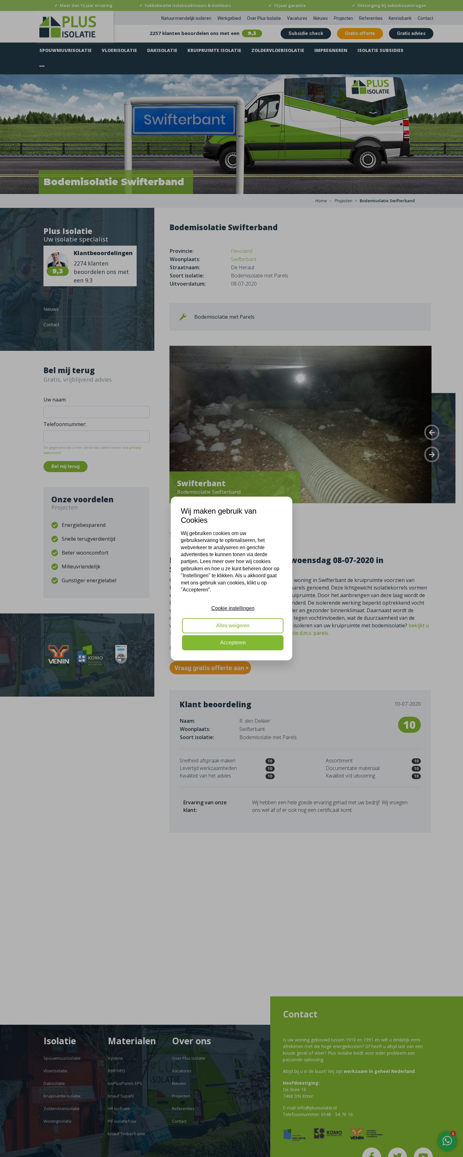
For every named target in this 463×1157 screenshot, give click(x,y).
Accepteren (233, 642)
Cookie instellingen (232, 608)
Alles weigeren (232, 625)
